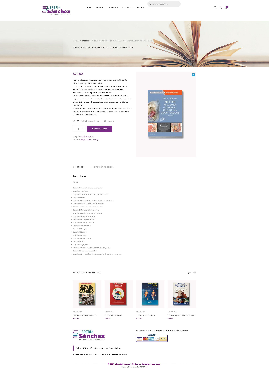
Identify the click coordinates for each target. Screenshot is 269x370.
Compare (110, 121)
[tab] (80, 167)
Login (139, 8)
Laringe (82, 140)
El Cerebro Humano (113, 315)
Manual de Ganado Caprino (84, 315)
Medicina (86, 40)
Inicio (89, 8)
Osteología (95, 140)
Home (75, 40)
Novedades (113, 8)
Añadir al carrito (99, 129)
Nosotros (100, 8)
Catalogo (84, 137)
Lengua (88, 140)
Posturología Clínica (145, 315)
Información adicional (102, 167)
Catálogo (126, 8)
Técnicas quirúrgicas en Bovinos (182, 315)
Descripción (79, 167)
